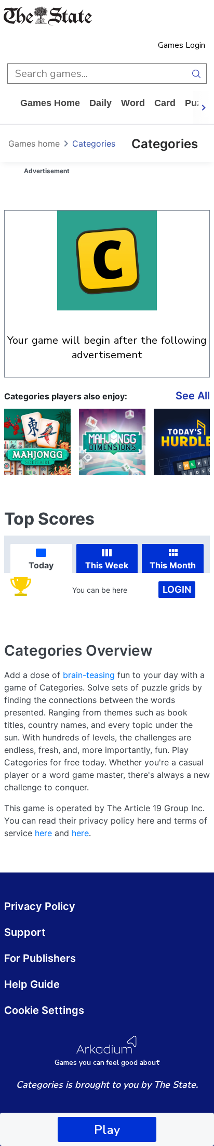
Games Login (181, 45)
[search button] (196, 73)
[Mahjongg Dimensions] (112, 442)
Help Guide (32, 984)
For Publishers (40, 958)
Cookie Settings (44, 1010)
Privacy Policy (39, 906)
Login (177, 589)
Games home (50, 103)
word (133, 103)
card (165, 103)
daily (100, 103)
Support (25, 932)
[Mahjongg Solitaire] (37, 442)
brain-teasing (89, 675)
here (43, 833)
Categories (93, 143)
